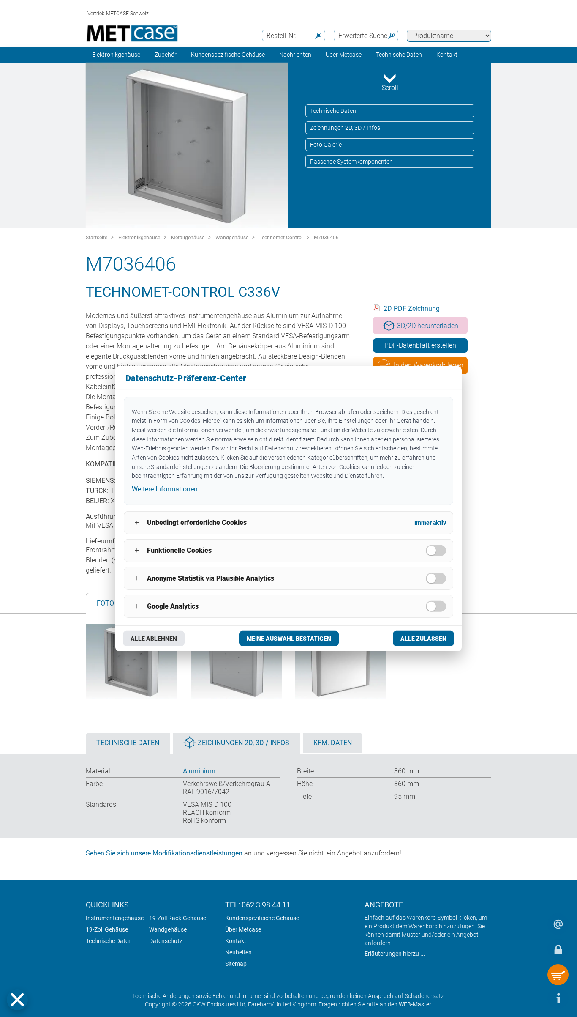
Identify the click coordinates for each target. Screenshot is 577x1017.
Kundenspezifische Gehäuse (228, 54)
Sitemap (236, 963)
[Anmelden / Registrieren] (558, 949)
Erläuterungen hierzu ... (395, 953)
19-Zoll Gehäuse (107, 929)
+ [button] (137, 522)
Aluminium (199, 771)
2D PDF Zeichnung (412, 308)
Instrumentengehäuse (115, 918)
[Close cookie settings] (17, 999)
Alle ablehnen (154, 638)
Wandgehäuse (231, 238)
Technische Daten (399, 54)
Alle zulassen (423, 638)
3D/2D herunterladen (427, 326)
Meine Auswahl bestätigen (289, 638)
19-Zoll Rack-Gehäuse (177, 918)
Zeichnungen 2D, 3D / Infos (345, 127)
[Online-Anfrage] (558, 924)
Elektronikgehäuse (116, 54)
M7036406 (326, 238)
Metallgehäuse (187, 238)
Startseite (96, 238)
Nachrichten (295, 54)
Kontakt (235, 941)
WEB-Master (415, 1004)
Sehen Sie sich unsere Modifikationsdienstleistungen (164, 853)
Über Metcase (243, 929)
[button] (17, 999)
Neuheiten (238, 952)
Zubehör (166, 54)
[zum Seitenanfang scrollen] (532, 998)
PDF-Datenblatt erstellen (420, 345)
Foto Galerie (326, 144)
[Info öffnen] (558, 998)
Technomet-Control (281, 238)
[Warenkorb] (558, 974)
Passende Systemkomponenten (351, 161)
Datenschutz (165, 941)
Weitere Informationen (165, 489)
